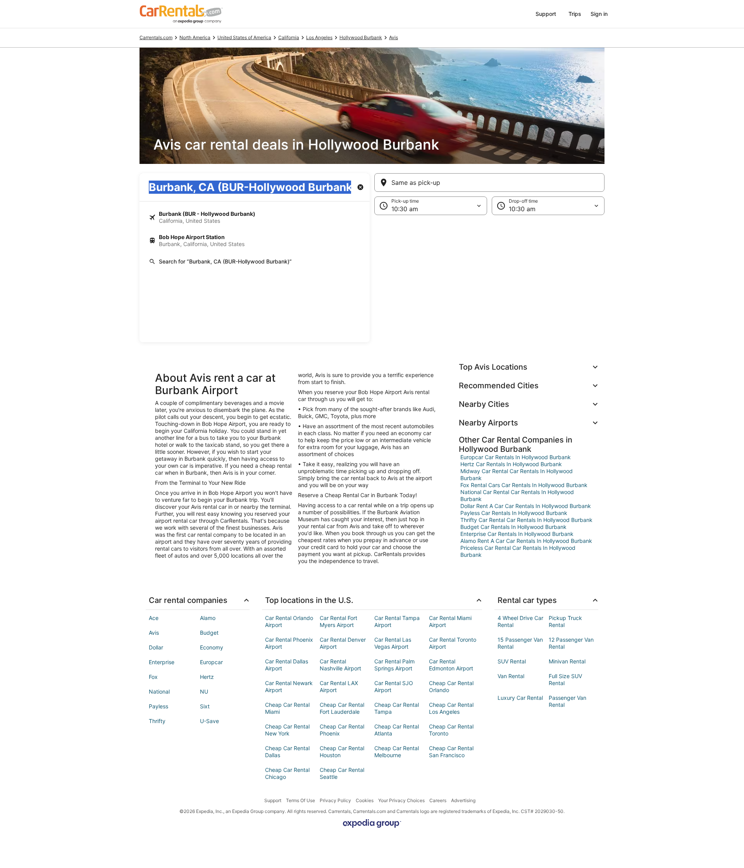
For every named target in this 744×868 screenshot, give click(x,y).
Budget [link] (209, 632)
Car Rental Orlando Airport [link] (289, 621)
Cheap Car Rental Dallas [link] (287, 751)
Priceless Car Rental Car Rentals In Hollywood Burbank (517, 551)
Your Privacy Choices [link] (401, 800)
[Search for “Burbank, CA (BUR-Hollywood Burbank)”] (255, 261)
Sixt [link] (205, 706)
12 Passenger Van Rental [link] (571, 643)
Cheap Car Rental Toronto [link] (451, 730)
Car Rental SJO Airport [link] (393, 686)
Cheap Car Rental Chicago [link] (287, 773)
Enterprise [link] (161, 662)
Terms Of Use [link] (300, 800)
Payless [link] (158, 706)
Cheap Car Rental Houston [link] (342, 751)
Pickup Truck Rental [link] (565, 621)
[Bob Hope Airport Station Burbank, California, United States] (255, 240)
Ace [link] (153, 618)
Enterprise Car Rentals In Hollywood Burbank (517, 533)
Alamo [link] (207, 618)
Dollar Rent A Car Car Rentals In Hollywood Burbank (525, 506)
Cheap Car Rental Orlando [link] (451, 686)
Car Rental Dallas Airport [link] (286, 665)
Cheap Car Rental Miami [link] (287, 708)
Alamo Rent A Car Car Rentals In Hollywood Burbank (526, 540)
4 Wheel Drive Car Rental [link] (520, 621)
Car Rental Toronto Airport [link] (452, 643)
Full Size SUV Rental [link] (565, 679)
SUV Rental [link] (512, 661)
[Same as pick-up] (489, 182)
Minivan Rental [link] (567, 661)
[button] (372, 278)
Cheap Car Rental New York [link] (287, 730)
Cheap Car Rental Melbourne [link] (396, 751)
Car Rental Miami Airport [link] (450, 621)
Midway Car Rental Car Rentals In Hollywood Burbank (516, 474)
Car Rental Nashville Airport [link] (340, 665)
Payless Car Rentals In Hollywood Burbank (513, 513)
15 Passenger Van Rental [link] (520, 643)
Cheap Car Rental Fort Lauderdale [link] (342, 708)
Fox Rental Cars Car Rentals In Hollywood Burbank (523, 485)
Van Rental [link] (511, 676)
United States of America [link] (244, 37)
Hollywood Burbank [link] (360, 37)
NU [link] (204, 691)
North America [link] (194, 37)
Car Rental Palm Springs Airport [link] (394, 665)
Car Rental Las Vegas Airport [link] (392, 643)
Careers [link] (437, 800)
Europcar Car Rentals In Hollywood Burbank (515, 457)
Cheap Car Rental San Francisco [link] (451, 751)
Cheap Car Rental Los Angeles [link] (451, 708)
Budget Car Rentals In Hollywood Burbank (513, 527)
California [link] (288, 37)
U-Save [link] (209, 721)
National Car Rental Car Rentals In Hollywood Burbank (517, 495)
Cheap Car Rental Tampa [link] (396, 708)
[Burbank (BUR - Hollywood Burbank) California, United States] (255, 217)
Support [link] (272, 800)
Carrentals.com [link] (156, 37)
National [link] (159, 691)
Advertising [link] (463, 800)
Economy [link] (211, 647)
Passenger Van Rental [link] (567, 701)
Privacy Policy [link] (335, 800)
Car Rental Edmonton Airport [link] (451, 665)
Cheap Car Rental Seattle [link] (342, 773)
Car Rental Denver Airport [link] (343, 643)
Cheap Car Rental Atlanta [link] (396, 730)
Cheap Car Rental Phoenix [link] (342, 730)
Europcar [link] (211, 662)
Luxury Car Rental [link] (520, 697)
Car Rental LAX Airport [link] (339, 686)
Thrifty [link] (157, 721)
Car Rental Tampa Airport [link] (397, 621)
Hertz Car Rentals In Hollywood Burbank (511, 464)
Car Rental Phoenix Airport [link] (289, 643)
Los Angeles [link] (319, 37)
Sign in (599, 13)
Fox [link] (153, 676)
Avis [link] (393, 37)
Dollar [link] (156, 647)
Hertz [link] (207, 676)
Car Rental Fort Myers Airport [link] (338, 621)
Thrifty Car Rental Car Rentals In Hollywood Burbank (526, 520)
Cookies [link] (365, 800)
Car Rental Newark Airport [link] (289, 686)
